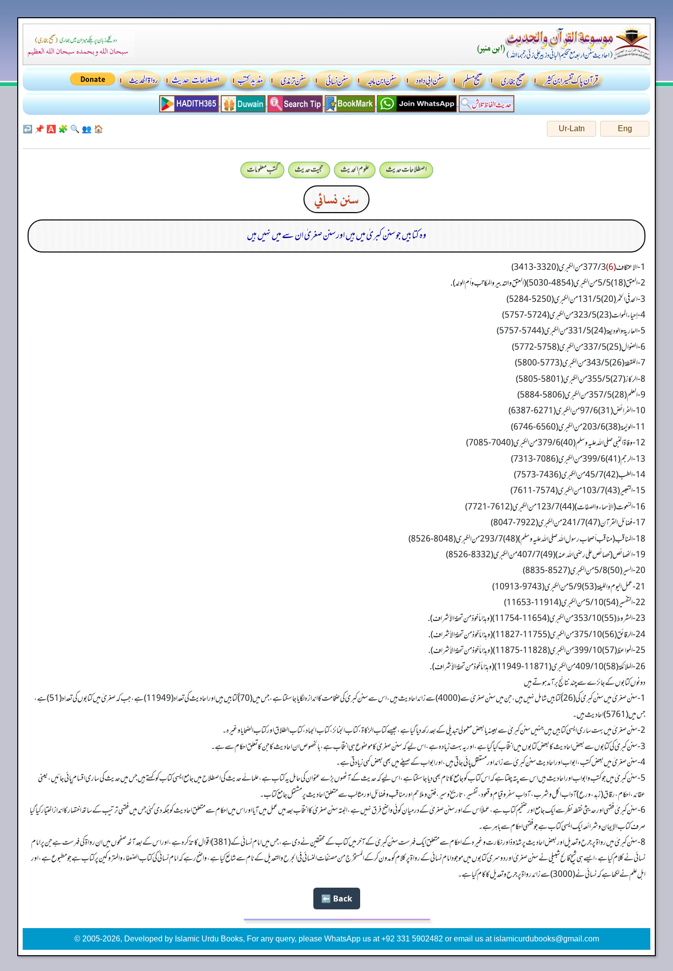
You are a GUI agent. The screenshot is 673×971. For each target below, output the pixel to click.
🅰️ (51, 128)
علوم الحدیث (354, 169)
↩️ (28, 128)
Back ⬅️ (336, 898)
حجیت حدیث (309, 169)
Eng (625, 128)
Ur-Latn (572, 128)
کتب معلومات (262, 169)
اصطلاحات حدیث (406, 169)
